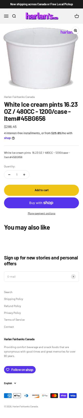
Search (8, 292)
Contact (9, 326)
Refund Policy (12, 306)
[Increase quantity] (24, 175)
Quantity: (9, 166)
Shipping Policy (13, 299)
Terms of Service (14, 319)
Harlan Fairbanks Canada (19, 97)
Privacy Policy (12, 312)
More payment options (41, 213)
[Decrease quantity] (9, 175)
